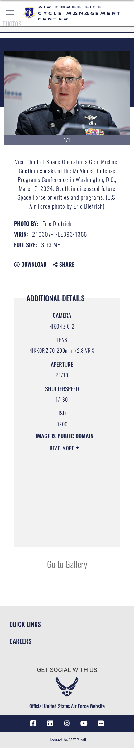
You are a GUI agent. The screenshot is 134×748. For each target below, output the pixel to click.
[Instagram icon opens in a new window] (67, 723)
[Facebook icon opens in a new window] (33, 723)
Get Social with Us (67, 669)
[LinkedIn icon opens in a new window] (50, 723)
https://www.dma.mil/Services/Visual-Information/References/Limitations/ (62, 526)
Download (33, 264)
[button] (10, 13)
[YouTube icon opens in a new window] (84, 723)
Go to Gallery (67, 563)
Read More (63, 448)
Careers (20, 641)
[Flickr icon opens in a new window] (101, 723)
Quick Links (25, 624)
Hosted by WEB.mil (67, 739)
